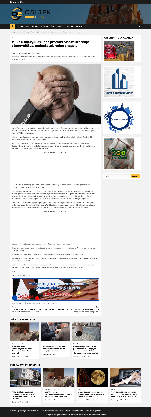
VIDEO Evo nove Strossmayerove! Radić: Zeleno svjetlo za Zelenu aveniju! (22, 350)
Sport (60, 26)
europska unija (20, 303)
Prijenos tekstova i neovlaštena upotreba (86, 411)
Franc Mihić (124, 400)
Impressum (59, 411)
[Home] (13, 26)
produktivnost (37, 303)
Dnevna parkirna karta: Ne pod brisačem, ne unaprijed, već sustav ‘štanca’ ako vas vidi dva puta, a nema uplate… (86, 350)
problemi (28, 303)
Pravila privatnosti (47, 411)
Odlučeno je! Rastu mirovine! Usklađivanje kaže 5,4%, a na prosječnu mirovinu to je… (55, 349)
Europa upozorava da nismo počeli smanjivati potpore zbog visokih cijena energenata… (78, 309)
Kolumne (79, 26)
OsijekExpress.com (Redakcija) (32, 53)
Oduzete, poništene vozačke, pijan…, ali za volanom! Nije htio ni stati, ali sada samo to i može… (33, 309)
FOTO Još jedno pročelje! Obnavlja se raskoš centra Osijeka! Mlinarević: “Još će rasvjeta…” (23, 395)
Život (53, 26)
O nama (13, 411)
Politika (19, 26)
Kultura (44, 26)
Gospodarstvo (32, 26)
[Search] (139, 26)
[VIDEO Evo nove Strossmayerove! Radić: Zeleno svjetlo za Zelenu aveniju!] (24, 331)
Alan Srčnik (25, 356)
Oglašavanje (21, 411)
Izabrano (23, 344)
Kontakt (67, 411)
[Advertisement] (55, 169)
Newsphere (91, 415)
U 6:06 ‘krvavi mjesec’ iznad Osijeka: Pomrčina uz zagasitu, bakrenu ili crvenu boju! (91, 394)
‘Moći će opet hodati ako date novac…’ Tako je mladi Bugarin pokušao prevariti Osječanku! (124, 394)
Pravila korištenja (33, 411)
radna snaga (46, 303)
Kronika (69, 26)
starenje (54, 303)
